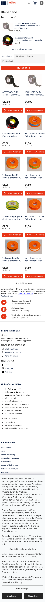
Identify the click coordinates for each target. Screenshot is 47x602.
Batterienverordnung (9, 469)
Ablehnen (11, 596)
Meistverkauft (7, 61)
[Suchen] (29, 3)
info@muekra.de (11, 349)
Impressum (5, 472)
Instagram (9, 368)
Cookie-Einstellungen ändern (22, 549)
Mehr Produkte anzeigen (22, 49)
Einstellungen (22, 588)
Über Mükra (6, 447)
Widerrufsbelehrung (9, 465)
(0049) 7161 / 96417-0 (13, 352)
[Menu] (41, 3)
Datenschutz (6, 461)
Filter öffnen (23, 68)
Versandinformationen (10, 458)
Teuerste (30, 56)
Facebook (8, 365)
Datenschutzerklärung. (12, 582)
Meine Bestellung (8, 454)
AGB (3, 451)
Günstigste (20, 56)
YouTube (8, 372)
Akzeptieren (33, 596)
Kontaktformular (11, 356)
